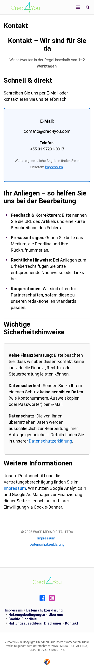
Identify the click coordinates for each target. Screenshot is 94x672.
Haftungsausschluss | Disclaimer (34, 623)
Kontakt (71, 623)
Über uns (56, 615)
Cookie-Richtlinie (22, 619)
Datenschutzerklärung (50, 441)
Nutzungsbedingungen (26, 615)
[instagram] (52, 598)
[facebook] (42, 598)
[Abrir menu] (78, 7)
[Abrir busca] (87, 7)
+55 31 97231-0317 (47, 149)
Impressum (54, 167)
